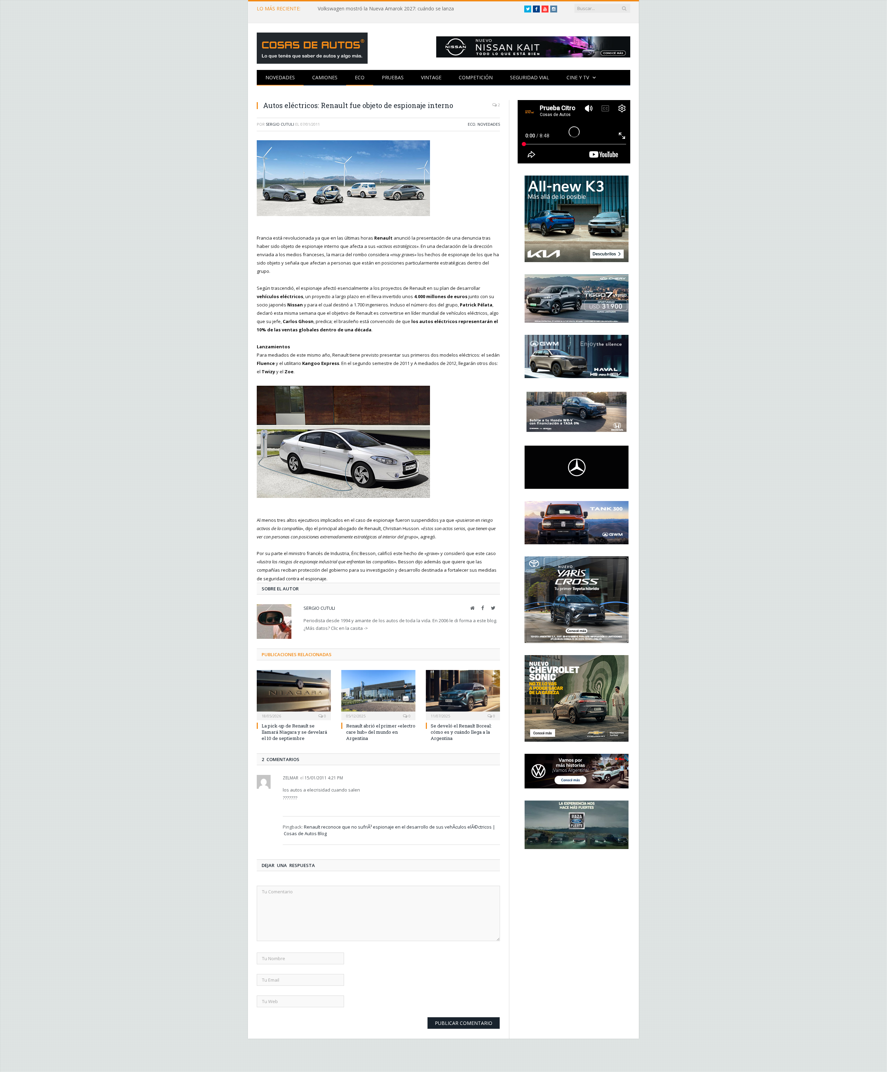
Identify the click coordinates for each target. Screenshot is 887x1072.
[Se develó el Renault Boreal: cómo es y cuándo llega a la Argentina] (463, 694)
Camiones (324, 77)
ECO (360, 77)
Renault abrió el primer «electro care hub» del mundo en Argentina (380, 732)
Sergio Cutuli (280, 124)
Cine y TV (578, 77)
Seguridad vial (529, 77)
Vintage (431, 77)
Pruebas (393, 77)
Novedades (280, 77)
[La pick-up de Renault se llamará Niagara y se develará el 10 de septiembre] (294, 694)
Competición (476, 77)
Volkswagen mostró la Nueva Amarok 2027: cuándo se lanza (386, 9)
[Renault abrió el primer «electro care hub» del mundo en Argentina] (378, 694)
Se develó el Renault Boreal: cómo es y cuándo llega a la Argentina (461, 732)
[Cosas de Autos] (312, 46)
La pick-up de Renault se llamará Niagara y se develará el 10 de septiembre (294, 732)
